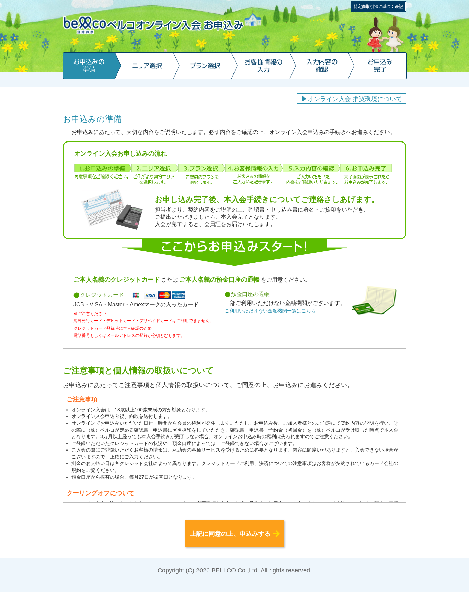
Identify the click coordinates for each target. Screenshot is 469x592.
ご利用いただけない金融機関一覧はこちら (270, 311)
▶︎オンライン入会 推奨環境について (351, 98)
